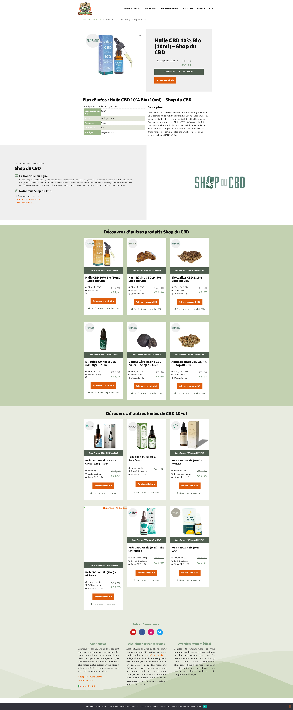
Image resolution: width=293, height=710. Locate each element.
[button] (140, 35)
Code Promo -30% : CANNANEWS (146, 540)
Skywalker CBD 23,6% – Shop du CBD (187, 279)
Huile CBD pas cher (107, 106)
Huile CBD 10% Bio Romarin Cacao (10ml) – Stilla (101, 462)
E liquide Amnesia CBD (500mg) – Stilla (100, 363)
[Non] (290, 706)
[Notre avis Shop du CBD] (16, 190)
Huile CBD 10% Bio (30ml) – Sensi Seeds (143, 458)
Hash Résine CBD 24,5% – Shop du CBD (145, 279)
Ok (205, 706)
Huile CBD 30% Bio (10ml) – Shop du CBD (103, 279)
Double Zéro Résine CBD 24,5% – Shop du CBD (145, 363)
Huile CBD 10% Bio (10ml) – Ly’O (186, 549)
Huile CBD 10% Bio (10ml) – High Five (100, 574)
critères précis (155, 655)
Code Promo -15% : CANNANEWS (179, 71)
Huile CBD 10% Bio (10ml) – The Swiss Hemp (146, 549)
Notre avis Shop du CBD (35, 191)
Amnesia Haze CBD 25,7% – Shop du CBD (189, 363)
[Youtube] (133, 632)
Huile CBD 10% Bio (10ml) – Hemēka (186, 462)
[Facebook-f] (142, 632)
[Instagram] (151, 632)
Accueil (86, 20)
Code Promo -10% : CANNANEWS (103, 453)
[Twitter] (160, 632)
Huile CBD (97, 20)
